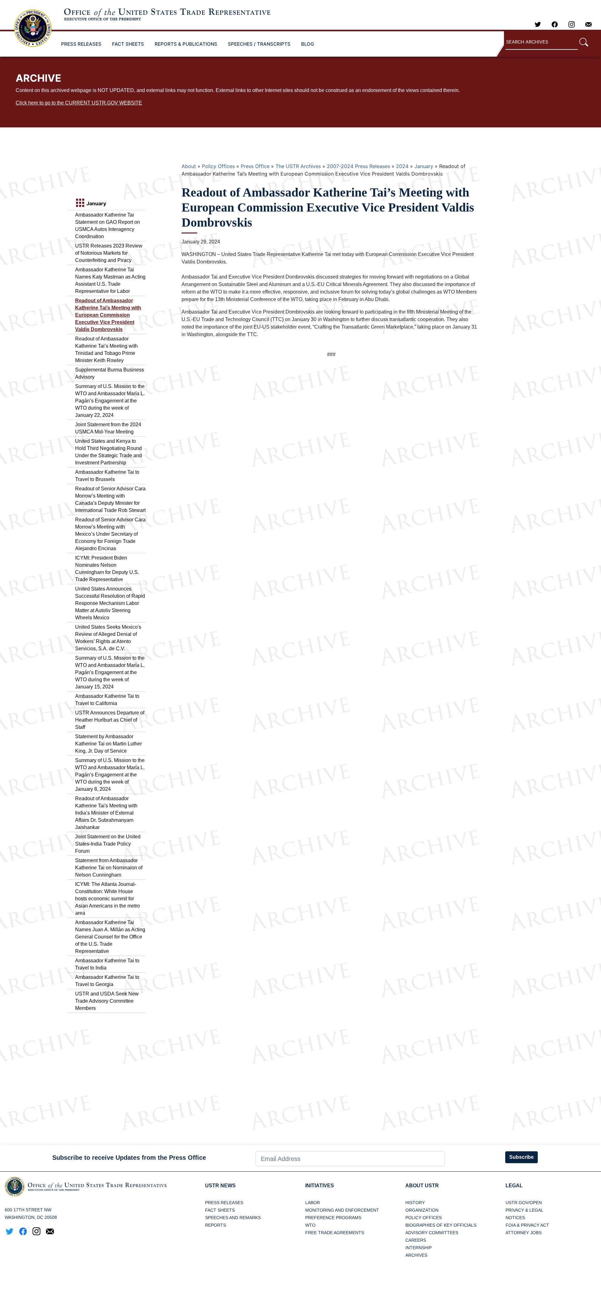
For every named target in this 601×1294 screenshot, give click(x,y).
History (415, 1202)
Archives (416, 1255)
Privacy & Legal (524, 1210)
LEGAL (514, 1185)
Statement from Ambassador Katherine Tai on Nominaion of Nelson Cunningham (108, 867)
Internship (418, 1247)
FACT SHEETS (128, 44)
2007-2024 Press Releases (358, 166)
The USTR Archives (298, 166)
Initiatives (319, 1185)
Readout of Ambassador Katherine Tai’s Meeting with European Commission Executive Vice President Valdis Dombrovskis (108, 315)
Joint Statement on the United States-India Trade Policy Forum (108, 844)
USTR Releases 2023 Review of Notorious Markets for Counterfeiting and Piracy (108, 253)
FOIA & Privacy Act (527, 1225)
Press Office (255, 166)
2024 (402, 166)
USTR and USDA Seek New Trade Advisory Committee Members (107, 1001)
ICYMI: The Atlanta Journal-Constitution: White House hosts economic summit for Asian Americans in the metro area (107, 899)
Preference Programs (333, 1217)
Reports (215, 1225)
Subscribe (521, 1157)
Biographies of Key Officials (440, 1225)
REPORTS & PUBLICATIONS (186, 44)
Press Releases (224, 1202)
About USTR (422, 1185)
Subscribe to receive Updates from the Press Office (129, 1157)
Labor (312, 1202)
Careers (415, 1240)
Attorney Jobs (524, 1232)
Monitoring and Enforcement (342, 1210)
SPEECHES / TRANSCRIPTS (259, 44)
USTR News (220, 1185)
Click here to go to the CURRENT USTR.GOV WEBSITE (79, 102)
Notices (515, 1217)
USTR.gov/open (524, 1202)
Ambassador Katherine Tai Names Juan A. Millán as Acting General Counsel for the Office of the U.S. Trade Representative (110, 937)
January (423, 166)
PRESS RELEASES (81, 44)
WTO (310, 1225)
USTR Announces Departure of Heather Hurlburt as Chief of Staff (109, 720)
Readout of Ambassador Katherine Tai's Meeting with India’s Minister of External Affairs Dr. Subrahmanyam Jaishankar (106, 813)
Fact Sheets (220, 1210)
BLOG (307, 44)
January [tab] (95, 203)
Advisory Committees (431, 1232)
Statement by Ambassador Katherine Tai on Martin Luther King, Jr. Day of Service (108, 744)
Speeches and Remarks (233, 1217)
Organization (422, 1210)
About (189, 166)
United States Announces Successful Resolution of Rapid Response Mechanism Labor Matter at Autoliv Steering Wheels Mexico (110, 603)
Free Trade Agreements (334, 1232)
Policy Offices (218, 166)
